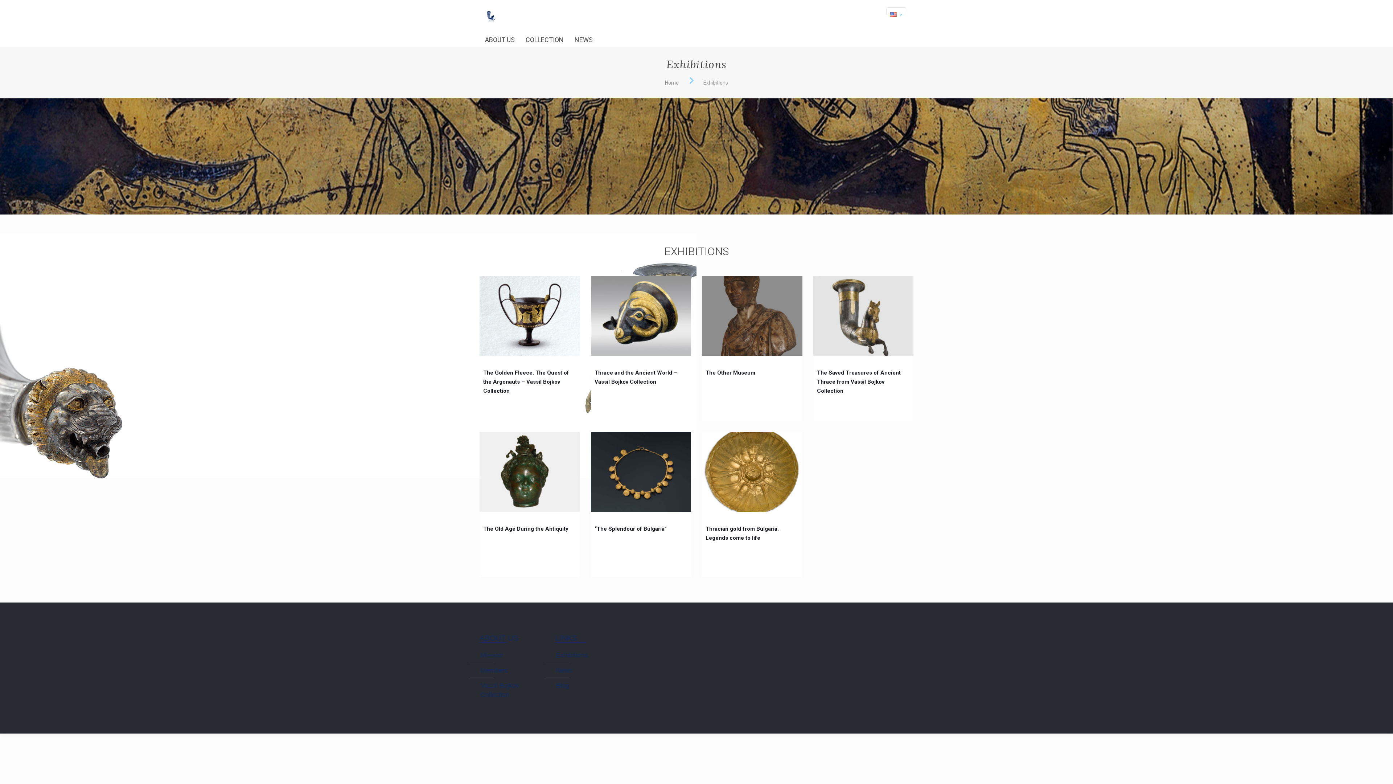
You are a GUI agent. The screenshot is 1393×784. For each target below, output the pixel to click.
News (564, 670)
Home (672, 83)
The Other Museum (730, 372)
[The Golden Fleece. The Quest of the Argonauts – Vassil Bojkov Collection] (530, 316)
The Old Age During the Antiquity (525, 529)
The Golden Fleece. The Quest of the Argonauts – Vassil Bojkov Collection (526, 381)
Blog (562, 685)
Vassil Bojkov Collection (500, 690)
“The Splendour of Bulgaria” (631, 529)
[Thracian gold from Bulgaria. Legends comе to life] (752, 472)
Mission (492, 655)
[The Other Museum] (752, 316)
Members (494, 670)
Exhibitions (572, 655)
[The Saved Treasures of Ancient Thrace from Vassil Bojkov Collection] (863, 316)
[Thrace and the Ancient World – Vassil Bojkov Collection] (641, 316)
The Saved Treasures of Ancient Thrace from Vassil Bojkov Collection (859, 381)
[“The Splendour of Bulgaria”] (641, 472)
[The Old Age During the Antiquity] (530, 472)
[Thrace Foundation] (490, 11)
